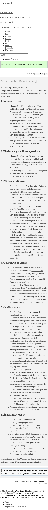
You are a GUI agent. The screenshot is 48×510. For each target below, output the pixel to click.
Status (7, 502)
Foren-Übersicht (11, 59)
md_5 (2, 493)
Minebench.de (8, 491)
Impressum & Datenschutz (15, 507)
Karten (8, 41)
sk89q (41, 491)
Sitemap (8, 504)
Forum (7, 34)
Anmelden (9, 3)
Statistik (8, 45)
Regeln (8, 36)
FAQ (7, 43)
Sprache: (30, 74)
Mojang (34, 491)
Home (7, 32)
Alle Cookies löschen (23, 481)
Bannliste (9, 48)
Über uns (9, 50)
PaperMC (11, 493)
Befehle (8, 39)
